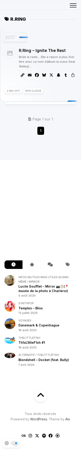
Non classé (33, 90)
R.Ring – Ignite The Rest (42, 50)
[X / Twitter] (37, 436)
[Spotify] (44, 436)
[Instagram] (30, 436)
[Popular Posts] (31, 264)
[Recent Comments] (49, 264)
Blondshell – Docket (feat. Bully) (43, 360)
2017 (10, 37)
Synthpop (26, 303)
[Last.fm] (24, 436)
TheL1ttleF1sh (29, 337)
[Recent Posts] (13, 264)
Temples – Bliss (30, 308)
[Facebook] (51, 436)
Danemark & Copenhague (38, 325)
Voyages (24, 320)
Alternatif (26, 355)
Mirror (34, 281)
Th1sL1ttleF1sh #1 (31, 342)
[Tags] (67, 264)
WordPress (38, 419)
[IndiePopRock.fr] (57, 436)
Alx (67, 419)
